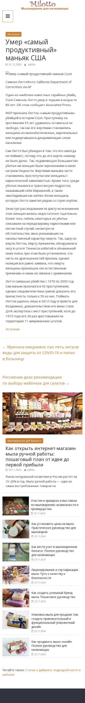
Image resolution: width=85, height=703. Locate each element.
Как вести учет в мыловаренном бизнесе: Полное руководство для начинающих (54, 551)
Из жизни (13, 34)
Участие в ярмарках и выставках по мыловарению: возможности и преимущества (54, 505)
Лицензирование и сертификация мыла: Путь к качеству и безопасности (54, 574)
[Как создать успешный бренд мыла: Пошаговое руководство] (15, 591)
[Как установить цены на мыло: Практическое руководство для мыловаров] (15, 522)
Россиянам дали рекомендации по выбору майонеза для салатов (36, 380)
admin (31, 64)
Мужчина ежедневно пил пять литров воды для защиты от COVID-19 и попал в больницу (40, 352)
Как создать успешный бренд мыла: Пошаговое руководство (53, 595)
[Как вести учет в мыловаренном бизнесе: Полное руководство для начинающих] (15, 545)
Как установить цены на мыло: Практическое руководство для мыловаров (53, 528)
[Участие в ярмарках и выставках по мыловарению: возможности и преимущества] (15, 499)
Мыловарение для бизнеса (24, 441)
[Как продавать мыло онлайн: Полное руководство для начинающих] (15, 640)
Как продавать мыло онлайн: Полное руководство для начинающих (51, 646)
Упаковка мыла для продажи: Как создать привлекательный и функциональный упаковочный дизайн (54, 621)
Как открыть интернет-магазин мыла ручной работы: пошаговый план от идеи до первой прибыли (41, 456)
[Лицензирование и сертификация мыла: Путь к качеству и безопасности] (15, 568)
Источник (13, 329)
